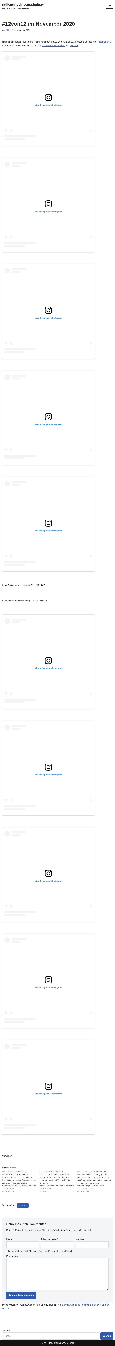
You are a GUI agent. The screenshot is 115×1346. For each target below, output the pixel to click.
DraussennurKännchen (53, 45)
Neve (43, 1343)
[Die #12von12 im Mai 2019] (58, 1181)
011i (8, 30)
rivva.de (74, 45)
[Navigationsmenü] (109, 6)
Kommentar (12, 1256)
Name (10, 1239)
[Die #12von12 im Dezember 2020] (96, 1181)
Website (80, 1239)
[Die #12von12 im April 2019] (21, 1181)
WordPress (68, 1343)
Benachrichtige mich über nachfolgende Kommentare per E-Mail (40, 1251)
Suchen (6, 1330)
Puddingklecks (104, 42)
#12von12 (23, 1205)
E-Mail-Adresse (49, 1239)
